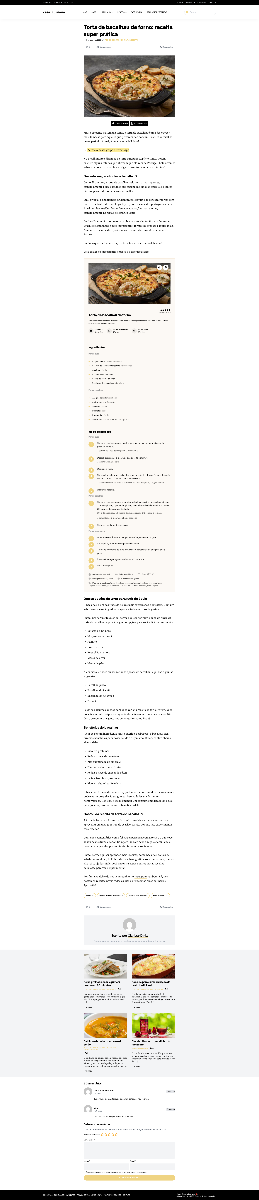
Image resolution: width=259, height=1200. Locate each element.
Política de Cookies (112, 1195)
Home (84, 12)
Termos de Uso (83, 1195)
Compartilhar (167, 47)
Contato (58, 3)
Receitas (121, 12)
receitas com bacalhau (138, 895)
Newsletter (69, 3)
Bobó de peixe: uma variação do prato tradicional (151, 983)
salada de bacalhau (95, 859)
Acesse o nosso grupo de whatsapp (108, 150)
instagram (190, 3)
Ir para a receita (121, 123)
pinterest (201, 3)
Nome (87, 1161)
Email (133, 1161)
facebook (179, 3)
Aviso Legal (96, 1195)
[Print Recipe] (159, 267)
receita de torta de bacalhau (111, 895)
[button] (165, 267)
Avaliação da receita (92, 1134)
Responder (171, 1092)
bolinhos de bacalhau (121, 859)
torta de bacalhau (160, 895)
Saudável (111, 989)
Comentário (89, 1140)
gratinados (141, 859)
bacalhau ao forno (157, 855)
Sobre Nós (47, 3)
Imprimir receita (140, 123)
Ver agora (223, 1195)
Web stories (136, 12)
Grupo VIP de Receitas (157, 12)
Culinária (106, 12)
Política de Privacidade (64, 1195)
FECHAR (251, 1185)
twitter (212, 3)
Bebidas (135, 1048)
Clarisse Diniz (138, 935)
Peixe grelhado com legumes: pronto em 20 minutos (102, 983)
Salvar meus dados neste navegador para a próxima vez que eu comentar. (116, 1172)
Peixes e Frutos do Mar (116, 40)
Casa (93, 12)
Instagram (140, 876)
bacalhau (89, 895)
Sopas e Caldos (91, 1050)
